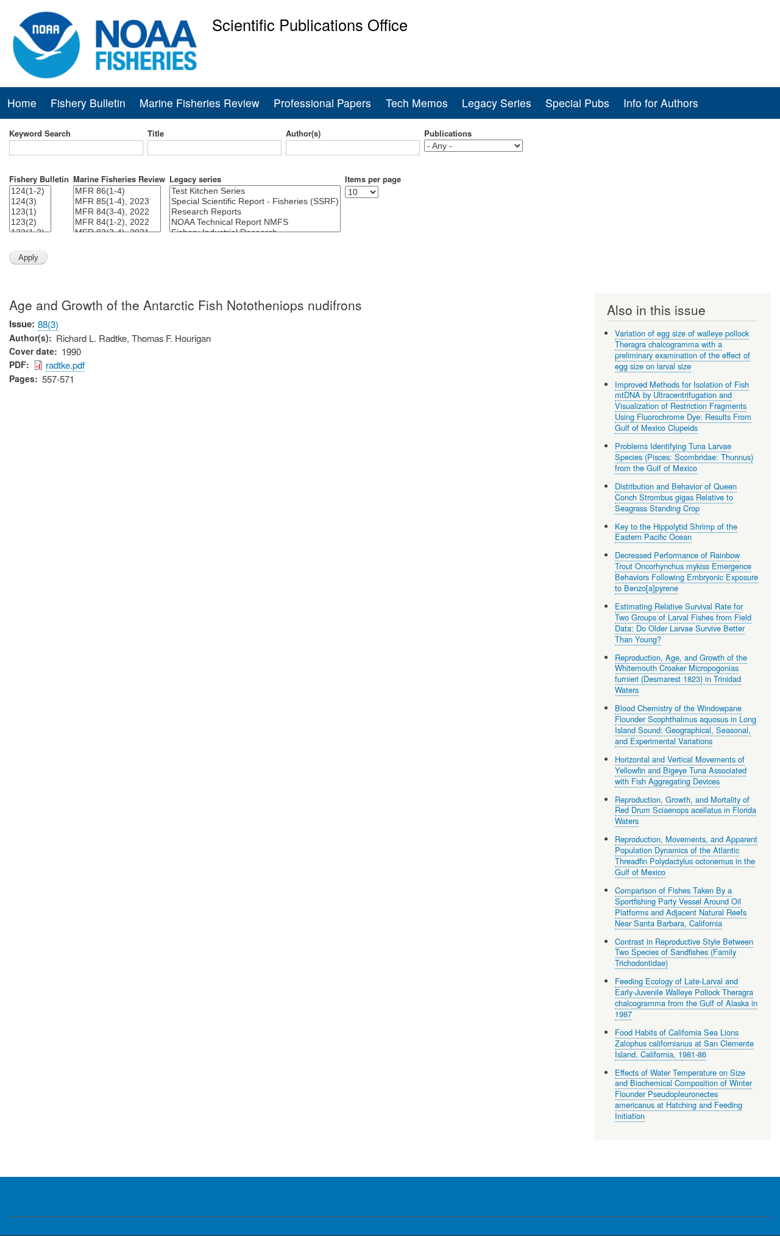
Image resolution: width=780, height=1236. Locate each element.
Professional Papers (322, 102)
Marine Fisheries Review (200, 102)
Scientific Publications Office (310, 24)
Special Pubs (577, 102)
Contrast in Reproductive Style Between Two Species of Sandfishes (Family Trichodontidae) (684, 952)
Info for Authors (660, 102)
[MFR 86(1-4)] (117, 191)
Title (155, 133)
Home (22, 102)
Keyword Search (40, 133)
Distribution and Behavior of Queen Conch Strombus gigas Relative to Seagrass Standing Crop (676, 497)
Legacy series (195, 179)
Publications (448, 133)
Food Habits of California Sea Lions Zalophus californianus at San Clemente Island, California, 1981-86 (684, 1043)
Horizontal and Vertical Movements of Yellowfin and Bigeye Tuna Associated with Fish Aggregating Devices (680, 770)
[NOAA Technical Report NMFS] (255, 222)
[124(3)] (30, 201)
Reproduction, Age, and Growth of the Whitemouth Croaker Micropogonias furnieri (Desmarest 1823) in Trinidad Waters (681, 674)
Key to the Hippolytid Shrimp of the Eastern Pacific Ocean (676, 531)
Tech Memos (417, 102)
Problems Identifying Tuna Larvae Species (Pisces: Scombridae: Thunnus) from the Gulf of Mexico (684, 457)
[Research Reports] (255, 212)
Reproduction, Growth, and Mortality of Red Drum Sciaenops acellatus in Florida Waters (685, 810)
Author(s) (303, 133)
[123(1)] (30, 212)
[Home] (105, 45)
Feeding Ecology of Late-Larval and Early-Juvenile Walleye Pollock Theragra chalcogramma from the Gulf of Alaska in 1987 (686, 997)
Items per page (373, 179)
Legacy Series (496, 102)
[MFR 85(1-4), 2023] (117, 201)
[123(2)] (30, 222)
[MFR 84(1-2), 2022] (117, 222)
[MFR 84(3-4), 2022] (117, 212)
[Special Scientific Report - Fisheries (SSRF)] (255, 201)
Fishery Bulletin (88, 102)
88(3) (48, 324)
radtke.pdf (65, 364)
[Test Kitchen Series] (255, 191)
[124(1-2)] (30, 191)
